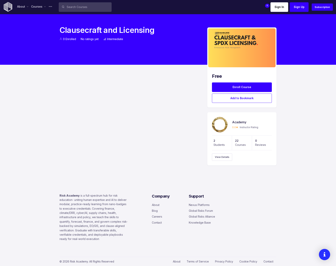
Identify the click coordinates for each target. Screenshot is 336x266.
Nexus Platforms (199, 204)
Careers (157, 216)
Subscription (322, 7)
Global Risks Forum (201, 210)
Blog (155, 210)
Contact (157, 222)
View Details (222, 157)
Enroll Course (242, 87)
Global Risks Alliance (202, 216)
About (155, 204)
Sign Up (299, 7)
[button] (265, 7)
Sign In (279, 7)
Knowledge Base (200, 222)
